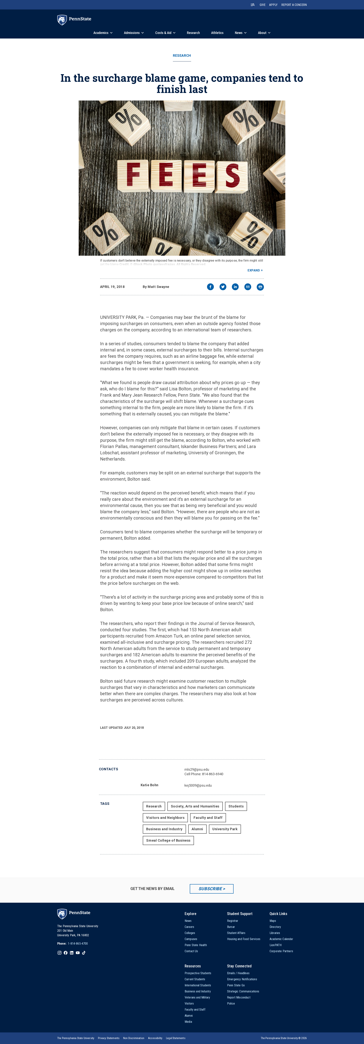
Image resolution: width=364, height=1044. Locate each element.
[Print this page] (260, 287)
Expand (254, 270)
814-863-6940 (212, 774)
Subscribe (210, 888)
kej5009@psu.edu (198, 785)
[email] (247, 287)
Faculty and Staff (208, 818)
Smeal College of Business (168, 840)
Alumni (197, 829)
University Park (225, 829)
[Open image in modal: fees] (182, 178)
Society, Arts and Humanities (195, 806)
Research (182, 55)
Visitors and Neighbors (165, 818)
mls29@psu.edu (196, 769)
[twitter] (223, 287)
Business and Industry (164, 829)
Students (236, 806)
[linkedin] (235, 287)
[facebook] (210, 287)
